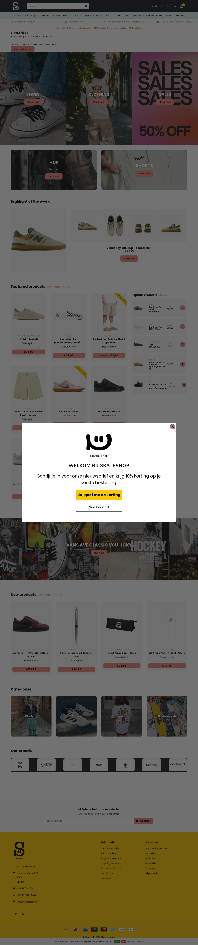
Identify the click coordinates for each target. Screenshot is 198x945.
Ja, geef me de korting (99, 494)
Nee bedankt (99, 507)
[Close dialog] (172, 426)
